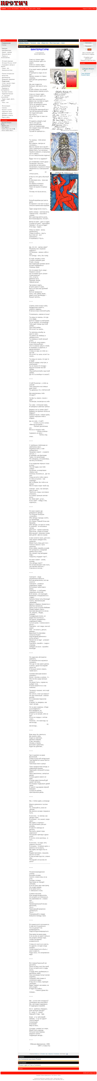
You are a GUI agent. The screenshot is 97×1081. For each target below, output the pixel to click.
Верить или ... (6, 125)
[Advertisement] (48, 24)
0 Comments (56, 1053)
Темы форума (85, 73)
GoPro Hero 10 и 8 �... (9, 129)
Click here (85, 54)
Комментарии (85, 75)
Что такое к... (6, 127)
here (94, 60)
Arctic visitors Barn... (8, 130)
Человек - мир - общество (39, 43)
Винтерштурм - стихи (57, 43)
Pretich (36, 1053)
